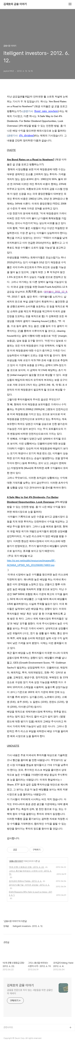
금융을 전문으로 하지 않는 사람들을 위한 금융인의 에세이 (29, 992)
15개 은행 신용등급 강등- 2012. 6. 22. (26, 867)
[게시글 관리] (24, 849)
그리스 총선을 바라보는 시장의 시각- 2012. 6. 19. (30, 872)
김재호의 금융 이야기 (15, 4)
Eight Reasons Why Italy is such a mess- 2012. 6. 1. (30, 893)
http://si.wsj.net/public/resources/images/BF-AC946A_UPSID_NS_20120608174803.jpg (31, 562)
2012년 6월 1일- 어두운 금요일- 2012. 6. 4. (29, 885)
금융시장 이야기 (16, 861)
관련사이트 (8, 1027)
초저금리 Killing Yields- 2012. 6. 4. (25, 881)
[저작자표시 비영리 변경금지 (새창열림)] (48, 849)
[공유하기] (20, 849)
